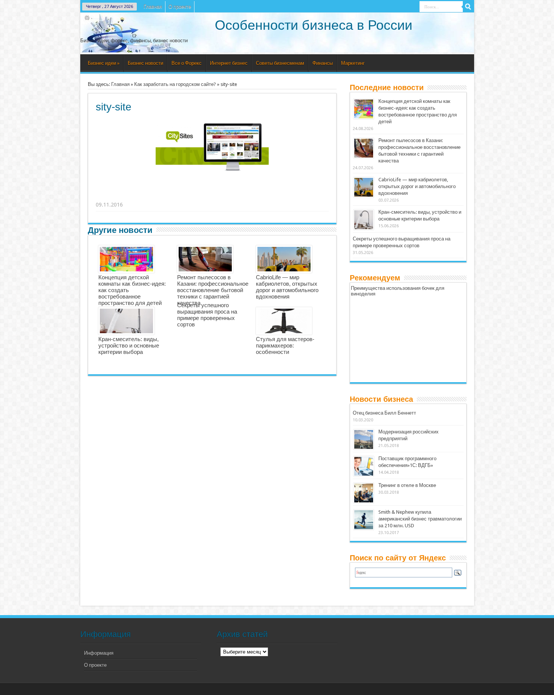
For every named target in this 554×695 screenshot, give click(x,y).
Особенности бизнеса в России (313, 25)
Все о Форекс (186, 63)
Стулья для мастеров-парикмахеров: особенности (285, 345)
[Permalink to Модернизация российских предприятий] (364, 439)
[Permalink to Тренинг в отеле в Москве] (364, 493)
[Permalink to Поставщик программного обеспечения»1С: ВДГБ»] (364, 466)
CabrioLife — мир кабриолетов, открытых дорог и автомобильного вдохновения (287, 287)
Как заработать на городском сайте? (175, 84)
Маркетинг (353, 63)
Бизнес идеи (103, 63)
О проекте (179, 6)
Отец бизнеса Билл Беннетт (384, 413)
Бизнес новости (145, 63)
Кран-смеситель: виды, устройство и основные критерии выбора (128, 345)
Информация (98, 653)
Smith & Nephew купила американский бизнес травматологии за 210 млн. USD (420, 518)
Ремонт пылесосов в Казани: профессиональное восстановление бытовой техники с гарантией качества (212, 290)
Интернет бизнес (229, 63)
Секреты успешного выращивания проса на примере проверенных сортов (207, 315)
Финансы (322, 63)
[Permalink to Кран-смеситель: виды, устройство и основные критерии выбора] (364, 220)
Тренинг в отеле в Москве (407, 485)
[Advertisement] (212, 195)
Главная (153, 6)
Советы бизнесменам (280, 63)
